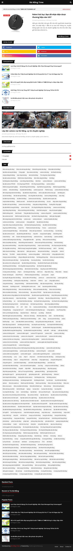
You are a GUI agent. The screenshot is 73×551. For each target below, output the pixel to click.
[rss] (19, 51)
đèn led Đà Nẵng (33, 175)
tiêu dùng (40, 298)
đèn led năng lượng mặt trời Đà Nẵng (13, 269)
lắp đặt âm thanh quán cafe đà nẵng (47, 263)
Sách (50, 316)
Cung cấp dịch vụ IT (18, 310)
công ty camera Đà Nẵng (9, 257)
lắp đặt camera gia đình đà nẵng (40, 295)
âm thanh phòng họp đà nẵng (32, 225)
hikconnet (5, 286)
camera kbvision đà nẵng (61, 190)
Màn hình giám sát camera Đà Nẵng (12, 316)
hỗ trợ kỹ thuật (23, 231)
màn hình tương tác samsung (31, 412)
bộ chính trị (26, 327)
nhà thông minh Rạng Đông (59, 418)
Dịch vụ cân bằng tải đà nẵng (10, 313)
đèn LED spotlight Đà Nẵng (52, 450)
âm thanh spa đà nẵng (36, 304)
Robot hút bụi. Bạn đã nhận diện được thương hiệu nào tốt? (49, 15)
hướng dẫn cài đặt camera (25, 377)
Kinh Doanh (18, 213)
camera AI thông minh (9, 333)
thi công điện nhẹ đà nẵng (35, 195)
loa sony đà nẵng (35, 260)
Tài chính (12, 254)
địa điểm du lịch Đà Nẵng (49, 225)
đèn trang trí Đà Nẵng (23, 468)
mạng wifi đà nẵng (31, 418)
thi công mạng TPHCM (23, 184)
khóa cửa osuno (7, 386)
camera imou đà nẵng (24, 204)
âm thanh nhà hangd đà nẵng (10, 444)
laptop (28, 389)
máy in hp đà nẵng (21, 298)
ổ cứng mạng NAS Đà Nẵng (10, 474)
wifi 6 (55, 248)
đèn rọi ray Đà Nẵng (40, 465)
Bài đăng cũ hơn (63, 36)
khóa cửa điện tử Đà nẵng (10, 292)
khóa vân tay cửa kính (8, 389)
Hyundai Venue (25, 313)
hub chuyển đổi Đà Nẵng (9, 377)
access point (45, 275)
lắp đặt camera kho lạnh (24, 406)
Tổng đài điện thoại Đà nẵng (31, 213)
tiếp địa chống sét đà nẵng (53, 298)
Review (65, 272)
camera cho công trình (27, 336)
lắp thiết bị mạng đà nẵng (44, 187)
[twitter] (54, 47)
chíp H (15, 359)
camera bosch (52, 228)
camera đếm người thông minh (41, 354)
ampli (52, 275)
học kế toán (50, 380)
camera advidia (58, 236)
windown (24, 442)
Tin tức (44, 228)
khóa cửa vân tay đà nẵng (23, 169)
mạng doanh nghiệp (45, 234)
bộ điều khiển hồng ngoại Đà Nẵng (52, 327)
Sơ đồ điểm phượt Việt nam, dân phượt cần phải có (27, 98)
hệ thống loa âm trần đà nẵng (11, 380)
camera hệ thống (7, 280)
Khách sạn (33, 313)
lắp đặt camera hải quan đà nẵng (58, 403)
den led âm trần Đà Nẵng (9, 368)
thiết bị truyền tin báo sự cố (47, 433)
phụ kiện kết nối (49, 421)
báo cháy (61, 195)
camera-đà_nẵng (7, 357)
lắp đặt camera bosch (9, 234)
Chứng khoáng (7, 310)
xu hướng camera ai (34, 442)
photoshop (6, 421)
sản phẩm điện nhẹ (43, 424)
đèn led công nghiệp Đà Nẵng (28, 456)
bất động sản (61, 193)
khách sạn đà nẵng (41, 383)
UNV (39, 318)
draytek (21, 368)
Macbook (48, 313)
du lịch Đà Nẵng (7, 195)
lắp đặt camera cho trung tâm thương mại (52, 401)
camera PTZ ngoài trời (37, 333)
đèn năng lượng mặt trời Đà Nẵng (12, 193)
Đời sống (61, 248)
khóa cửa (66, 383)
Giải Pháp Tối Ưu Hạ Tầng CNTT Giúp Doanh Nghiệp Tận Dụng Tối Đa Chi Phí (35, 90)
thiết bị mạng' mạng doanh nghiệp (27, 248)
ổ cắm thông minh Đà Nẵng (31, 471)
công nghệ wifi (31, 222)
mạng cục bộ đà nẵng (34, 415)
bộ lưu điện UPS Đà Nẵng (29, 277)
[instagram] (19, 55)
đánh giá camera (31, 251)
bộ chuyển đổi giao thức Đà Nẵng (12, 277)
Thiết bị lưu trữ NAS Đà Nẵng (28, 318)
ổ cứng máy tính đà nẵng (60, 471)
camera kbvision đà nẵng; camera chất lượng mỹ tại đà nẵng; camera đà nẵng (23, 348)
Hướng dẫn (55, 251)
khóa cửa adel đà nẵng (25, 289)
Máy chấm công (49, 272)
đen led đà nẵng (38, 450)
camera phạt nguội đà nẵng (10, 351)
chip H (25, 357)
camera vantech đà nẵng (59, 213)
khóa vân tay (47, 386)
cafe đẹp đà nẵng (62, 330)
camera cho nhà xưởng (47, 339)
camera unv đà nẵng (8, 222)
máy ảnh (15, 415)
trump (16, 439)
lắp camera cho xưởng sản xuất (11, 263)
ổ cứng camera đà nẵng (9, 272)
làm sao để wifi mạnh (44, 392)
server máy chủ (25, 207)
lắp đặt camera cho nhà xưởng (51, 292)
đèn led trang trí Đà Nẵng (9, 462)
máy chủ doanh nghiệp (55, 210)
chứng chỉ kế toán (24, 359)
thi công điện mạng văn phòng (27, 266)
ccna (15, 357)
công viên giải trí (7, 362)
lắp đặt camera (44, 395)
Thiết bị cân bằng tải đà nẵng (10, 318)
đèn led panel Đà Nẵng (26, 459)
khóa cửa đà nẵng (23, 292)
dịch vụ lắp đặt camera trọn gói (47, 193)
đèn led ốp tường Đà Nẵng (43, 462)
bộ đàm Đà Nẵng (21, 198)
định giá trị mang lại (8, 471)
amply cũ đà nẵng (21, 254)
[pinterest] (54, 51)
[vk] (54, 55)
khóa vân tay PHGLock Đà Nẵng (43, 242)
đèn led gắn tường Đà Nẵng (10, 459)
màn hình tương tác (42, 210)
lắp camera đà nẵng (32, 172)
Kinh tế (62, 251)
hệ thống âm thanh (39, 380)
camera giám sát (62, 277)
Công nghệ (37, 156)
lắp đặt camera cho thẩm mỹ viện (30, 401)
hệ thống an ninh (14, 286)
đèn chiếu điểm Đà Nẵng (25, 453)
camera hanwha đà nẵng (50, 219)
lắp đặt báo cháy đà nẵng (29, 193)
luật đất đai (33, 392)
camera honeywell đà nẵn (10, 345)
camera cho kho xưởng (55, 336)
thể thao (46, 436)
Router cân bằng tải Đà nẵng (24, 236)
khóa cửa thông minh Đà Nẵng (26, 210)
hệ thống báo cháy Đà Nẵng (10, 181)
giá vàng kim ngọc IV (8, 374)
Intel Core (39, 272)
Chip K (19, 272)
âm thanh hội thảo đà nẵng (25, 301)
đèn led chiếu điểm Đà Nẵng (10, 456)
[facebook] (19, 47)
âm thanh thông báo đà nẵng (10, 447)
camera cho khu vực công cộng (11, 339)
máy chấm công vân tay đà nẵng (26, 245)
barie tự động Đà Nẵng (51, 195)
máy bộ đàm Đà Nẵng (8, 201)
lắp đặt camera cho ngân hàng (28, 398)
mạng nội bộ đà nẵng (60, 415)
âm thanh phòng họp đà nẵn (10, 304)
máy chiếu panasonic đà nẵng (59, 295)
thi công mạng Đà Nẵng (38, 184)
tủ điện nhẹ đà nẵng (59, 439)
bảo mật (58, 321)
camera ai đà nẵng (59, 333)
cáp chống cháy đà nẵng (9, 210)
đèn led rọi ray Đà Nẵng (41, 459)
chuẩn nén (33, 280)
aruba (63, 318)
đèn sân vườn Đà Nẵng (9, 468)
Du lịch (37, 159)
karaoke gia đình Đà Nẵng (49, 286)
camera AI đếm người (22, 333)
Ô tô (43, 442)
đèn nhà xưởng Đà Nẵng (58, 462)
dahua (62, 365)
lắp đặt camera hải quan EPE (39, 403)
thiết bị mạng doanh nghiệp (10, 187)
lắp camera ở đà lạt (33, 395)
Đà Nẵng (51, 178)
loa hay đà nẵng (24, 260)
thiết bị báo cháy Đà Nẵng (25, 178)
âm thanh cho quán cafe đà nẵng (36, 201)
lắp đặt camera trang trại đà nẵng (42, 406)
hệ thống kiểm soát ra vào (29, 286)
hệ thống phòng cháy (42, 257)
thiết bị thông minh (8, 213)
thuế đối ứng (38, 436)
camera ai (41, 277)
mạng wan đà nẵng (19, 418)
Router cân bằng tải (8, 275)
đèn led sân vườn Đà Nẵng (57, 459)
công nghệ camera (54, 280)
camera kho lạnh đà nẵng (53, 348)
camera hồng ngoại (24, 345)
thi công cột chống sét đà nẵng (28, 430)
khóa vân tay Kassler (58, 386)
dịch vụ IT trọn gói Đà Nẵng (25, 371)
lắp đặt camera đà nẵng (9, 178)
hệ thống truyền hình (26, 380)
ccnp (20, 357)
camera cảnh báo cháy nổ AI (27, 342)
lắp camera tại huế (8, 216)
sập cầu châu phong (56, 424)
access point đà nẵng (53, 318)
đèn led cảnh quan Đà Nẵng (45, 456)
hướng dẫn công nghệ (55, 204)
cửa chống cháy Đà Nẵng (26, 181)
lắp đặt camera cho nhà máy (46, 398)
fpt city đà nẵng (59, 283)
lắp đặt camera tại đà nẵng (61, 406)
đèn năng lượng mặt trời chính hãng (12, 219)
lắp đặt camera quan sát (49, 198)
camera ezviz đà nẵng (59, 207)
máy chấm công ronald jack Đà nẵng (12, 225)
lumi (17, 392)
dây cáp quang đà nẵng (39, 368)
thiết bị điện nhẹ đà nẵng (9, 436)
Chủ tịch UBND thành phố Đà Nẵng (58, 307)
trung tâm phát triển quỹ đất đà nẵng (30, 439)
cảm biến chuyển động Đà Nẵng (36, 362)
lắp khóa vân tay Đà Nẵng (10, 172)
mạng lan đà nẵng (47, 415)
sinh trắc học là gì (23, 424)
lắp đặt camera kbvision (9, 406)
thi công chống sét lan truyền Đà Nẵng (51, 427)
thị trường (53, 436)
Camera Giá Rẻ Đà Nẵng (39, 307)
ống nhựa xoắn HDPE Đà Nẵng (48, 269)
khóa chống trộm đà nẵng (9, 289)
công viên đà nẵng (8, 283)
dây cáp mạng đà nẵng (46, 283)
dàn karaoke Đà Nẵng (32, 283)
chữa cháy (34, 359)
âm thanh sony (24, 304)
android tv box (38, 236)
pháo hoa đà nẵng (16, 421)
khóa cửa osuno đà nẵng (56, 257)
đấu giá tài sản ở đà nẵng (50, 468)
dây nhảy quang (52, 368)
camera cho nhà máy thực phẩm (30, 339)
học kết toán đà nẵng (60, 380)
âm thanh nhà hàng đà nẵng (28, 444)
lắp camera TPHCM (36, 292)
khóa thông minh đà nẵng (39, 169)
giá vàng (38, 239)
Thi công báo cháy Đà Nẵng (47, 175)
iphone (5, 383)
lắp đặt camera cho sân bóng (11, 401)
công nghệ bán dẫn (28, 239)
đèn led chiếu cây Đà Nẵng (56, 453)
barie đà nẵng (48, 236)
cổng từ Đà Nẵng (19, 283)
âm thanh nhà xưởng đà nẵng (59, 301)
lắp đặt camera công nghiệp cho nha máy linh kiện (16, 403)
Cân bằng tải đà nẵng (29, 272)
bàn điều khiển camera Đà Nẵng (24, 321)
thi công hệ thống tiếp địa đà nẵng (48, 430)
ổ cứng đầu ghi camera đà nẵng (43, 474)
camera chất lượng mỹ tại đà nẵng (12, 239)
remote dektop (7, 424)
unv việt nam (16, 442)
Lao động (41, 313)
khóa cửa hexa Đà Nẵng (49, 239)
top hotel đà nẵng (7, 439)
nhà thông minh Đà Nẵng (9, 266)
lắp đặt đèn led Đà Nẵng (60, 409)
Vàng (44, 318)
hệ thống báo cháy (39, 377)
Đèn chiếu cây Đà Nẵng (25, 450)
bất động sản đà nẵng (23, 324)
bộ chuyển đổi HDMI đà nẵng (55, 324)
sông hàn (33, 424)
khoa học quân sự (14, 383)
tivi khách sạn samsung (45, 248)
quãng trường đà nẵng (62, 421)
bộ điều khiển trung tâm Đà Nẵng (33, 330)
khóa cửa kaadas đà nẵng (40, 289)
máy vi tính (67, 412)
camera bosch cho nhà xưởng (11, 336)
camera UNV (48, 333)
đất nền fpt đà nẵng (36, 468)
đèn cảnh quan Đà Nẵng (40, 453)
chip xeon (32, 357)
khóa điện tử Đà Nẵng (54, 169)
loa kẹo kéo (36, 389)
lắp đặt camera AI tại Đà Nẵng (59, 395)
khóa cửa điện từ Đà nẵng (21, 386)
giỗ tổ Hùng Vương (47, 374)
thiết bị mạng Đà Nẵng (59, 187)
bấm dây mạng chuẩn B (9, 324)
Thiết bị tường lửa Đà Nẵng (32, 275)
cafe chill (46, 330)
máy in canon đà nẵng (44, 245)
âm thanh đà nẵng (56, 172)
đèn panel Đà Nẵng (27, 465)
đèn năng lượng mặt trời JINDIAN (11, 465)
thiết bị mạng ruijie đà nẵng (30, 433)
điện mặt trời (20, 251)
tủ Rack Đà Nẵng (7, 301)
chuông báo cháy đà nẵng (21, 280)
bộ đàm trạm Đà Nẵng (9, 198)
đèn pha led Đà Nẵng (43, 251)
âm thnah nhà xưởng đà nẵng (46, 447)
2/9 (21, 307)
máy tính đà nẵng (56, 412)
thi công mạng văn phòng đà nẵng (12, 433)
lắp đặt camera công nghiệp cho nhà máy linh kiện (16, 295)
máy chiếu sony (46, 412)
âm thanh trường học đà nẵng (28, 447)
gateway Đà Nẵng (40, 371)
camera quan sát (38, 190)
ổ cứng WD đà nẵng (46, 471)
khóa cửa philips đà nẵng (9, 242)
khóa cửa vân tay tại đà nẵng (10, 260)
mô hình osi (23, 415)
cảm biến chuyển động (20, 362)
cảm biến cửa (51, 362)
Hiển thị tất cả (66, 9)
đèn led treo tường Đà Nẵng (26, 462)
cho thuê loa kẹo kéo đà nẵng (45, 357)
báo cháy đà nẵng (22, 175)
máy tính (35, 234)
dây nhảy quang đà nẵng (9, 371)
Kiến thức (38, 181)
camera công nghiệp (34, 254)
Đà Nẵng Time (36, 2)
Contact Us (68, 546)
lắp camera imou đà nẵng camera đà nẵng (14, 395)
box (13, 321)
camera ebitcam (37, 219)
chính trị (40, 280)
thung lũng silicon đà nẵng (25, 436)
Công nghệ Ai (50, 310)
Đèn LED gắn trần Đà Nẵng (10, 450)
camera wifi (51, 351)
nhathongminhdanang (40, 20)
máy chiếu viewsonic (8, 298)
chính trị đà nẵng (7, 359)
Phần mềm (58, 272)
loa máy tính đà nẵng (8, 392)
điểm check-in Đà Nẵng (9, 251)
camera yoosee (20, 222)
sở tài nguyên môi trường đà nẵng (12, 427)
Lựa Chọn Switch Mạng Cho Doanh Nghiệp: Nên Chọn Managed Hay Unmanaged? (36, 66)
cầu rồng (40, 365)
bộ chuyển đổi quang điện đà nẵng (12, 327)
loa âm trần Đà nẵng (48, 260)
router (15, 424)
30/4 (26, 307)
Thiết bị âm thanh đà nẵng (33, 228)
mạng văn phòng (7, 418)
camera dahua (50, 184)
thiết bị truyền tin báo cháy (22, 216)
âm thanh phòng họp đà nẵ (45, 444)
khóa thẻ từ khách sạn (36, 386)
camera (5, 190)
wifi (13, 236)
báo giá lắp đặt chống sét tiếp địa (45, 321)
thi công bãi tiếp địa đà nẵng (30, 427)
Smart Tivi (21, 228)
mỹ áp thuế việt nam (44, 418)
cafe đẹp (53, 330)
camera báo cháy (51, 277)
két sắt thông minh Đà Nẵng (27, 187)
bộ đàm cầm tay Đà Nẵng (9, 204)
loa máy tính (58, 389)
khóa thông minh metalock (26, 242)
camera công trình (46, 213)
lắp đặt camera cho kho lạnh (10, 398)
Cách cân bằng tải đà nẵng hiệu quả (35, 310)
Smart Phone (19, 275)
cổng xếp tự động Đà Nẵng (40, 204)
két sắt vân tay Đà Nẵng (20, 195)
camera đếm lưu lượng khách (10, 354)
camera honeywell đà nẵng (10, 231)
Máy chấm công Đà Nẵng (59, 201)
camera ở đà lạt (56, 354)
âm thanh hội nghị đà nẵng (44, 266)
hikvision (56, 374)
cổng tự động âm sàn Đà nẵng (26, 257)
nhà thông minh (57, 234)
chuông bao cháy (60, 357)
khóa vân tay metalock (36, 231)
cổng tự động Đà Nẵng (9, 175)
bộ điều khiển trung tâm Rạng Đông (12, 330)
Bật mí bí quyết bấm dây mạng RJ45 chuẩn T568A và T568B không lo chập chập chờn (37, 82)
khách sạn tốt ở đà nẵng (27, 383)
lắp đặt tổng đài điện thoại (24, 234)
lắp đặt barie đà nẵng (42, 222)
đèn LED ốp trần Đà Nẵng (9, 453)
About (61, 546)
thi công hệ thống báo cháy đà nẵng (41, 207)
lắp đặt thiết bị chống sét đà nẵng (32, 409)
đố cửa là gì (19, 471)
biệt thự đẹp (6, 321)
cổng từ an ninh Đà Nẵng (51, 365)
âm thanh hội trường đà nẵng (42, 301)
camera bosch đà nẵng (35, 198)
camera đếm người (26, 354)
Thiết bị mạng (48, 190)
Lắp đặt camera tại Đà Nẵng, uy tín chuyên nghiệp (23, 131)
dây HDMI (27, 368)
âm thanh (49, 442)
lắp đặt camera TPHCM (9, 184)
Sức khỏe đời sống (58, 316)
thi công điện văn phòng (9, 248)
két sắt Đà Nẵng (13, 190)
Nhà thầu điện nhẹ (42, 316)
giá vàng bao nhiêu (52, 371)
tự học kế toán (6, 442)
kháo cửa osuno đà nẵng (54, 383)
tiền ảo (60, 436)
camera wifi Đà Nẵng (59, 181)
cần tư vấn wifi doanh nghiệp (28, 365)
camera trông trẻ (41, 351)
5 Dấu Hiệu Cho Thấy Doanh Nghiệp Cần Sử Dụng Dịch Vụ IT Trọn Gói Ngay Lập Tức (37, 74)
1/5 (17, 307)
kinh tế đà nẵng (58, 242)
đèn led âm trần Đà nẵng (31, 269)
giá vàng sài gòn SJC (21, 374)
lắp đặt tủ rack (47, 409)
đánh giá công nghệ (55, 216)
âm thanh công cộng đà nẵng (39, 216)
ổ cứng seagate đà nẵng (26, 474)
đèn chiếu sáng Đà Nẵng (40, 178)
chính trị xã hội (46, 254)
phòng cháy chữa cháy (37, 421)
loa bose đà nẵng (48, 231)
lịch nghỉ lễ (5, 412)
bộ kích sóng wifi (36, 327)
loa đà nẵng (59, 231)
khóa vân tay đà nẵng (8, 169)
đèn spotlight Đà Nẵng (54, 465)
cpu (46, 280)
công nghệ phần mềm (58, 254)
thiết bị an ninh (21, 201)
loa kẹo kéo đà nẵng (46, 389)
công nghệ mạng (43, 359)
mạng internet (32, 298)
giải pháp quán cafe (34, 374)
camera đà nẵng (44, 172)
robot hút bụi (6, 236)
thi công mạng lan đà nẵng (59, 245)
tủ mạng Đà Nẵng (47, 439)
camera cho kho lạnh (41, 336)
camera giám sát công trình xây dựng (47, 342)
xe (14, 301)
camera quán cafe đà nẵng (27, 351)
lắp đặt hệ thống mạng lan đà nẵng (12, 409)
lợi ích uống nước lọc (16, 412)
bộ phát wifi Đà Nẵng (25, 190)
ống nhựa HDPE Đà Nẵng (9, 228)
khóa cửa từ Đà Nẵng (55, 289)
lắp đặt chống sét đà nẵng (29, 263)
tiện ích (64, 298)
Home (56, 546)
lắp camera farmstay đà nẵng (60, 392)
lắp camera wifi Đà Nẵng (9, 245)
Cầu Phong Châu (61, 310)
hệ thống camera (51, 377)
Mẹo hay (5, 254)
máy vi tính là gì (7, 415)
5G (30, 307)
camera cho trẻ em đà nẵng (10, 342)
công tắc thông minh (56, 359)
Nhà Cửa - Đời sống (29, 316)
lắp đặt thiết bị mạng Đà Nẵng (11, 207)
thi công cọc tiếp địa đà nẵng (10, 430)
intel (39, 286)
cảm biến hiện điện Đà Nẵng (10, 365)
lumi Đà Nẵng (24, 392)
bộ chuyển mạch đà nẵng (38, 324)
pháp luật (26, 421)
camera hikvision (47, 181)
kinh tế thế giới (20, 389)
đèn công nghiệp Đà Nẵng (52, 304)
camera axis (27, 219)
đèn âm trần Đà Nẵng (8, 307)
